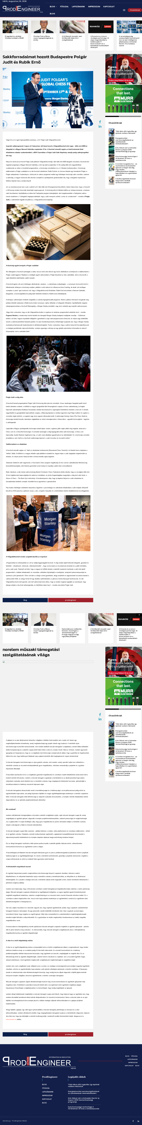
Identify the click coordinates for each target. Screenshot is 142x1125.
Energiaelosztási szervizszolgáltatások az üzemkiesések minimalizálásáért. (124, 141)
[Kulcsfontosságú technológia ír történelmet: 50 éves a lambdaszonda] (111, 158)
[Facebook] (133, 1121)
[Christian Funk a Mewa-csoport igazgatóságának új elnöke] (43, 27)
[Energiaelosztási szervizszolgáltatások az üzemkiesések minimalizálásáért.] (111, 141)
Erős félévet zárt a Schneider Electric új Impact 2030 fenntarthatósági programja (126, 150)
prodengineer (70, 600)
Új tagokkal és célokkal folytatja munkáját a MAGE (14, 37)
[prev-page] (5, 22)
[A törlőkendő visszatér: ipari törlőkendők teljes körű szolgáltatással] (72, 27)
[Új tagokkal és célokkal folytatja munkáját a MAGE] (15, 27)
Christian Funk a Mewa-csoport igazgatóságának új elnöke (43, 38)
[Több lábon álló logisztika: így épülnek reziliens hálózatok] (111, 132)
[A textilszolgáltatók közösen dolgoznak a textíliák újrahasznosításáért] (111, 181)
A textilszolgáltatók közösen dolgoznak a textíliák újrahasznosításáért (125, 180)
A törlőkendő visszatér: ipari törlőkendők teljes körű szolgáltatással (72, 38)
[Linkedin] (100, 126)
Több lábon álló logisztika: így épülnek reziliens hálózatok (126, 132)
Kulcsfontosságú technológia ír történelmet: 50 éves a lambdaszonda (126, 158)
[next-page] (139, 22)
